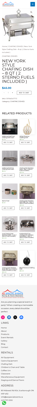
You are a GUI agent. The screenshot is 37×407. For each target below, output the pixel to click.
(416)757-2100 (7, 400)
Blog (3, 344)
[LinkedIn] (9, 317)
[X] (15, 317)
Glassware (5, 374)
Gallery (4, 341)
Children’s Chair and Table (13, 367)
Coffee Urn (6, 370)
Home (4, 46)
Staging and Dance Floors (12, 380)
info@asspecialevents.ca (12, 397)
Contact (4, 347)
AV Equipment (7, 357)
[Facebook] (21, 317)
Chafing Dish (6, 364)
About (4, 331)
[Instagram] (3, 317)
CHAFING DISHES (15, 46)
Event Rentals (7, 337)
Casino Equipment (9, 361)
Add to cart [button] (8, 142)
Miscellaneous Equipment (13, 377)
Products (5, 334)
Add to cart (24, 93)
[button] (31, 12)
